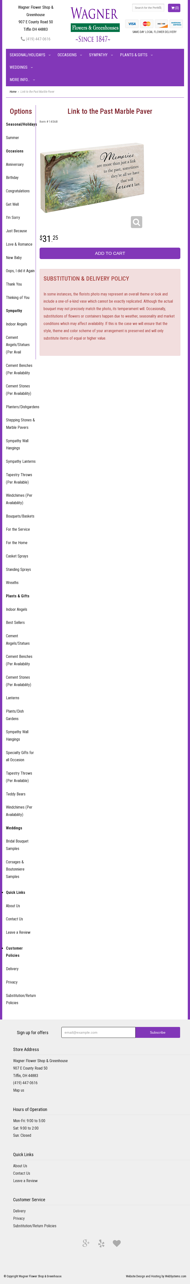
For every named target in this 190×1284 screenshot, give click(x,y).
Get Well (12, 204)
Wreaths (12, 582)
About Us (13, 906)
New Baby (14, 257)
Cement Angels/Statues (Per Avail (18, 344)
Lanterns (12, 698)
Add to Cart (110, 253)
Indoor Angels (16, 324)
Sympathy (98, 55)
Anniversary (15, 164)
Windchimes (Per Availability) (19, 499)
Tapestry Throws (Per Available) (19, 478)
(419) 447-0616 (37, 39)
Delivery (12, 968)
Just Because (16, 231)
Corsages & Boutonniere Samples (15, 869)
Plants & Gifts (133, 55)
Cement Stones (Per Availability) (18, 390)
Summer (12, 137)
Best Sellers (15, 622)
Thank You (14, 284)
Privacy (12, 982)
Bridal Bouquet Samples (17, 845)
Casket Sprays (17, 556)
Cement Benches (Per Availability (19, 369)
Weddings (18, 67)
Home (13, 91)
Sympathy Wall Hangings (17, 444)
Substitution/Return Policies (21, 999)
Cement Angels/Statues (18, 640)
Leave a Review (18, 932)
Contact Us (14, 919)
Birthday (12, 177)
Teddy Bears (15, 794)
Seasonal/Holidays (27, 55)
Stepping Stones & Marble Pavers (20, 424)
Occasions (67, 55)
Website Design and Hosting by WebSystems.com (156, 1276)
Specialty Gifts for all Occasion (20, 756)
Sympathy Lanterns (21, 461)
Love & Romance (19, 244)
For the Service (18, 529)
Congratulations (18, 191)
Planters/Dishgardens (21, 407)
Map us (18, 1090)
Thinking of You (17, 297)
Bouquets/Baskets (20, 516)
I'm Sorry (13, 217)
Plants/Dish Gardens (15, 715)
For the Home (16, 542)
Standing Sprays (18, 569)
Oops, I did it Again (20, 270)
